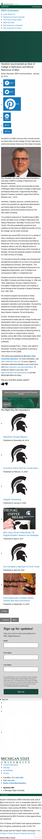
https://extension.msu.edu (10, 361)
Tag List (5, 699)
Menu (8, 838)
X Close (4, 611)
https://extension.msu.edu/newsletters (19, 367)
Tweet (11, 91)
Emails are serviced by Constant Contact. (18, 685)
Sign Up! (21, 691)
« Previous (5, 620)
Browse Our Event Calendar (14, 17)
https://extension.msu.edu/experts (13, 372)
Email (8, 131)
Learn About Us (9, 14)
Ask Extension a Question (13, 25)
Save (17, 104)
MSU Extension (10, 10)
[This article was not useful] (6, 384)
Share (11, 83)
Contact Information (10, 765)
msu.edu (11, 780)
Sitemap (6, 767)
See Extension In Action (12, 28)
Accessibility (8, 770)
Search (2, 838)
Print (7, 125)
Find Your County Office (12, 19)
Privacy (6, 773)
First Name (8, 652)
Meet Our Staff (8, 22)
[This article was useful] (2, 384)
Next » (15, 620)
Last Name (7, 665)
